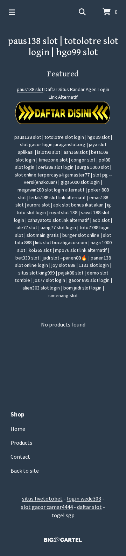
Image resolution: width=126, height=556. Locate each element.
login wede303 (84, 498)
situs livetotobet (42, 498)
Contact (20, 456)
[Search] (82, 12)
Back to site (24, 470)
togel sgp (63, 515)
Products (21, 442)
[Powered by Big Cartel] (63, 540)
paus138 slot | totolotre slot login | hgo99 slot (63, 47)
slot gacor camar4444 (47, 506)
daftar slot (89, 506)
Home (17, 428)
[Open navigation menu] (12, 12)
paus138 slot (30, 89)
